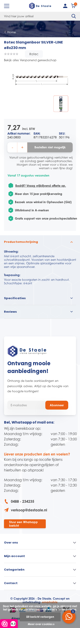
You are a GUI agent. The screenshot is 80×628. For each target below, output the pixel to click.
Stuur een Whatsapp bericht (23, 523)
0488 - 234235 (22, 501)
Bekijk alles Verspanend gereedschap (30, 60)
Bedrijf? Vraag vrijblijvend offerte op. (40, 185)
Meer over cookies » (41, 624)
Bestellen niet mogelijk (50, 147)
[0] (73, 7)
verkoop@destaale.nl (29, 510)
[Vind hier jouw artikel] (74, 16)
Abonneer (57, 405)
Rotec (33, 54)
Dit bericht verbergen (40, 616)
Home (11, 32)
